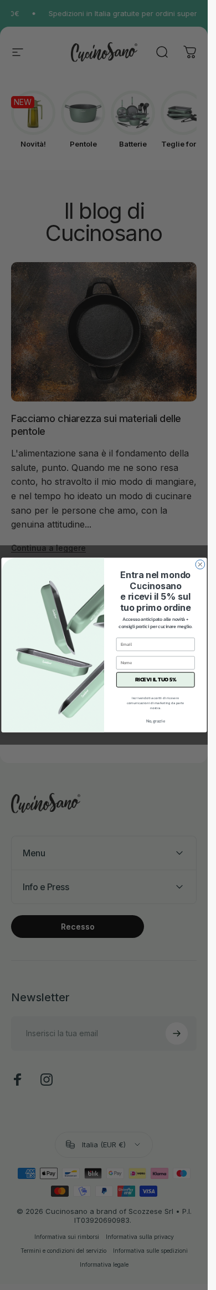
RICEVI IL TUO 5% (155, 680)
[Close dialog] (200, 564)
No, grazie (155, 720)
